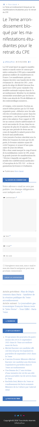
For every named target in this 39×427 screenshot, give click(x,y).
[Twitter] (18, 415)
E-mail (8, 246)
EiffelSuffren (20, 423)
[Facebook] (15, 415)
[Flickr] (24, 415)
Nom (8, 236)
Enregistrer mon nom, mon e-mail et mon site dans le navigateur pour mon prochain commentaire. (19, 268)
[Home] (4, 4)
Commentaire (11, 197)
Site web (9, 256)
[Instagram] (21, 415)
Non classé (19, 171)
